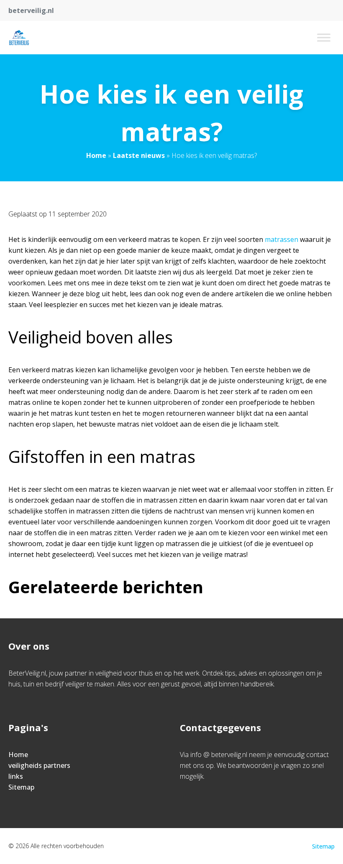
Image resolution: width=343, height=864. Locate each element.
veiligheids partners (39, 765)
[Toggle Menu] (323, 37)
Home (96, 155)
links (15, 776)
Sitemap (21, 787)
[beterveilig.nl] (19, 37)
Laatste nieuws (139, 155)
